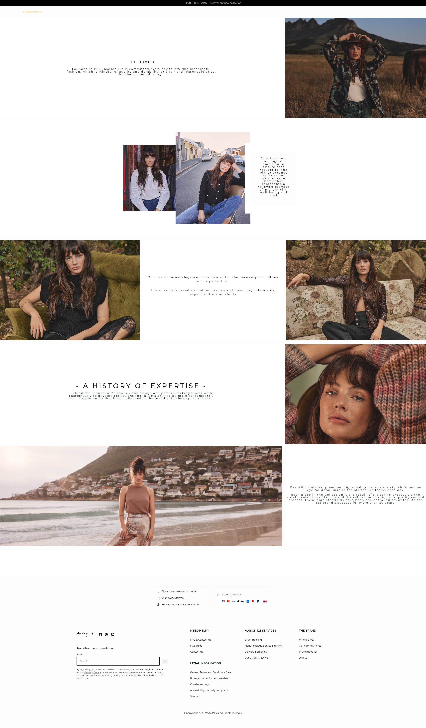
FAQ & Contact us (200, 639)
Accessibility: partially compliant (209, 690)
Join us (303, 657)
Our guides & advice (256, 657)
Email (80, 654)
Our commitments (310, 645)
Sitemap (195, 696)
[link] (32, 12)
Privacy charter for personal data (209, 678)
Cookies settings (200, 684)
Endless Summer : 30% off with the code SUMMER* (213, 2)
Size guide (196, 645)
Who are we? (306, 639)
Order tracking (253, 639)
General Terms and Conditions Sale (210, 672)
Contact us (196, 651)
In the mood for (308, 651)
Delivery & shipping (256, 651)
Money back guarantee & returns (264, 645)
